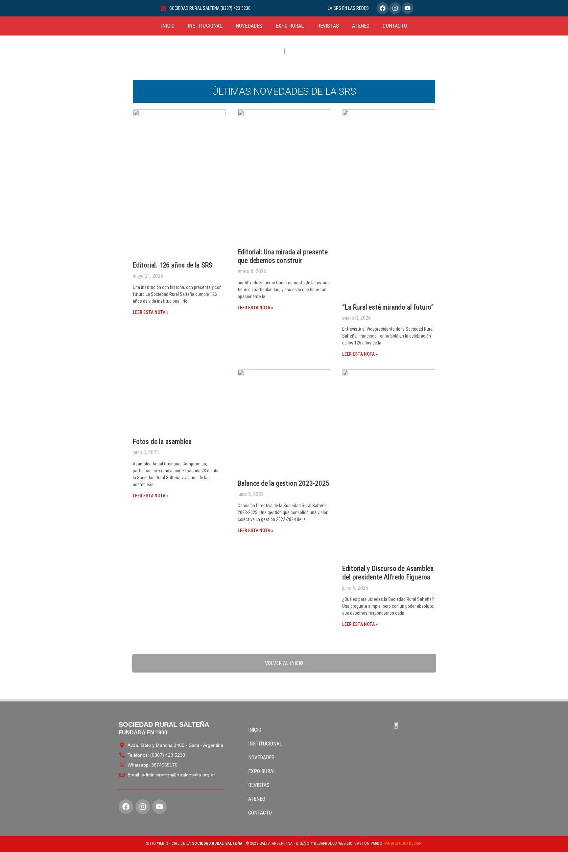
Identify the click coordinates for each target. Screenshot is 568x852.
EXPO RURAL (290, 26)
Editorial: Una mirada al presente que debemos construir (283, 256)
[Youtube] (408, 8)
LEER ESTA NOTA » (150, 312)
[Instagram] (395, 8)
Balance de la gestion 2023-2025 (283, 483)
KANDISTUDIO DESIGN (403, 843)
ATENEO (360, 26)
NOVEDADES (249, 26)
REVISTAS (328, 26)
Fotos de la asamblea (162, 442)
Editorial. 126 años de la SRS (172, 265)
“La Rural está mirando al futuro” (388, 307)
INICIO (168, 26)
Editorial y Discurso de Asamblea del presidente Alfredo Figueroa (388, 572)
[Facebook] (383, 8)
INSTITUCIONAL (205, 26)
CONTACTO (395, 26)
